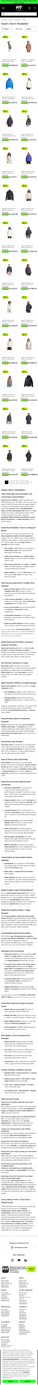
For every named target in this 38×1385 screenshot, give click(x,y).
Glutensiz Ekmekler (4, 1296)
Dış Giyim (18, 20)
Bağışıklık (4, 1326)
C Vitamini (4, 1324)
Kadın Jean (4, 1285)
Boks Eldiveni (5, 1314)
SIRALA (28, 29)
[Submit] (2, 14)
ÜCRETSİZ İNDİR (31, 1269)
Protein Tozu (23, 1292)
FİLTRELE (5, 29)
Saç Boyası (22, 1317)
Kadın (11, 20)
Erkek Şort (22, 1282)
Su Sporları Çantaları (4, 1343)
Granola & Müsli (6, 1294)
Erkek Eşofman (24, 1283)
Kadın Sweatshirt (6, 1283)
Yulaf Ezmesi (5, 1299)
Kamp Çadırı (5, 1312)
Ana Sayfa (4, 20)
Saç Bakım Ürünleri (22, 1310)
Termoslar (4, 1309)
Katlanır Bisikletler (22, 1325)
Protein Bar (5, 1292)
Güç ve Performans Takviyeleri (23, 1300)
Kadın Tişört (5, 1280)
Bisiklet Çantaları (6, 1346)
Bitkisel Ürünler (6, 1327)
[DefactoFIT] (19, 8)
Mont (24, 20)
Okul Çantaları (5, 1341)
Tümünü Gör (5, 1286)
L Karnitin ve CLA (24, 1297)
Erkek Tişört (23, 1280)
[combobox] (19, 14)
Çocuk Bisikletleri (25, 1332)
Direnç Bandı (5, 1311)
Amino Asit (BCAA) (22, 1294)
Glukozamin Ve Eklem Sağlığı (6, 1329)
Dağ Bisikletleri (24, 1330)
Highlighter (22, 1315)
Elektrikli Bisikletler (22, 1328)
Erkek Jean (22, 1285)
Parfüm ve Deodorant (22, 1313)
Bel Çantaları (5, 1339)
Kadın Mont (5, 1282)
